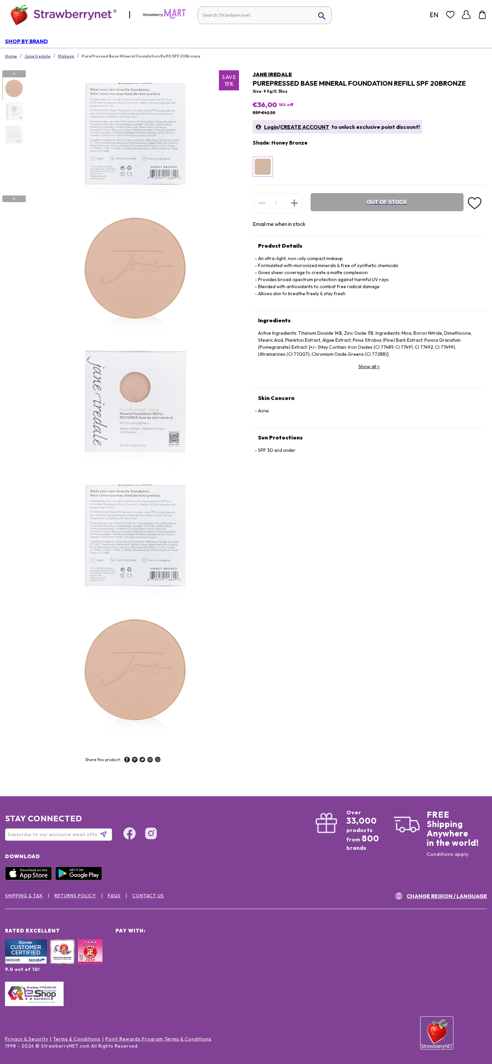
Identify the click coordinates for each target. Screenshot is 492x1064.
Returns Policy (75, 896)
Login (271, 127)
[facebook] (127, 760)
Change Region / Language (447, 896)
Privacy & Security (26, 1039)
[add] (294, 202)
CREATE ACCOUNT (304, 127)
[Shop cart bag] (482, 14)
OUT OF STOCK (387, 202)
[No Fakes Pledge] (90, 958)
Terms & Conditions (76, 1039)
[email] (150, 760)
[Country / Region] (434, 14)
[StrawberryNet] (60, 14)
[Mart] (164, 17)
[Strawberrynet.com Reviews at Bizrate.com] (26, 962)
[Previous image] (14, 73)
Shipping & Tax (24, 896)
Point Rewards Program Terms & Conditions (158, 1039)
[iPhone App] (30, 879)
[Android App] (80, 879)
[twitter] (142, 760)
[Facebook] (129, 834)
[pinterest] (135, 760)
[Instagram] (151, 834)
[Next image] (14, 198)
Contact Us (148, 896)
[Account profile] (466, 14)
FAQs (114, 896)
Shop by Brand (26, 41)
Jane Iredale (272, 74)
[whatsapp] (158, 760)
